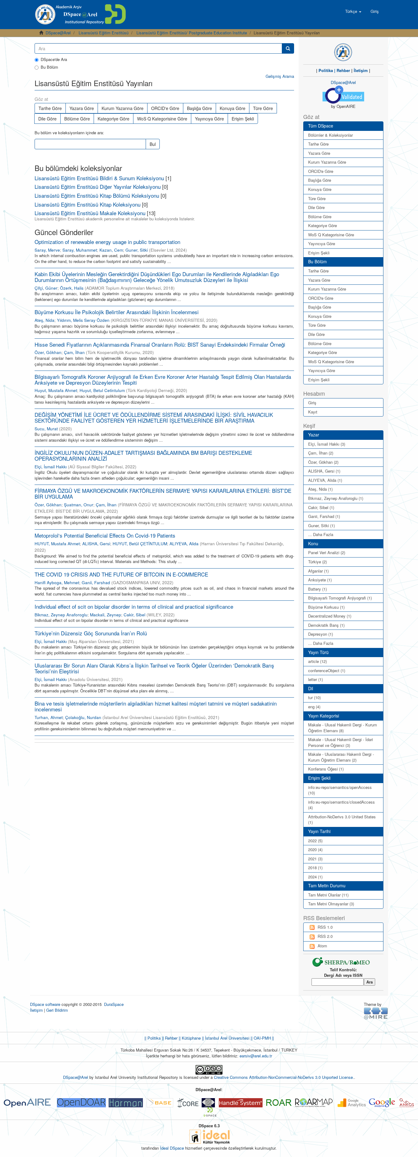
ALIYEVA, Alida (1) (325, 480)
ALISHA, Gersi (96, 543)
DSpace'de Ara (54, 59)
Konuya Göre (232, 108)
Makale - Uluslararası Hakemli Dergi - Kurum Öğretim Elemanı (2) (341, 757)
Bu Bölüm (49, 67)
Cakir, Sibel (134, 615)
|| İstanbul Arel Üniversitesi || (226, 1038)
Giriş (312, 402)
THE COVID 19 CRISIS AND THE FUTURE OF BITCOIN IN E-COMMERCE (121, 574)
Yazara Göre (81, 108)
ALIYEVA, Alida (184, 543)
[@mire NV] (376, 1013)
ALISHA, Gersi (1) (324, 471)
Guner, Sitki (136, 250)
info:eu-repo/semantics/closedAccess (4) (341, 805)
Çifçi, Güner (46, 288)
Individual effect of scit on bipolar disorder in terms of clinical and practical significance (134, 606)
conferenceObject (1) (326, 670)
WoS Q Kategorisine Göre (162, 119)
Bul (153, 144)
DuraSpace (114, 1004)
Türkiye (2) (317, 562)
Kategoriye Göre (113, 119)
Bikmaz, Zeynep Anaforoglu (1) (335, 498)
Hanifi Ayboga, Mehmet (57, 582)
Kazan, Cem (111, 250)
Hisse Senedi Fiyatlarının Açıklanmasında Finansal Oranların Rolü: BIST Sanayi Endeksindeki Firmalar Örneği (160, 344)
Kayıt (312, 412)
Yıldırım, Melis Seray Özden (83, 320)
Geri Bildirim (57, 1010)
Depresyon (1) (320, 634)
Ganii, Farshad (96, 582)
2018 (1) (315, 867)
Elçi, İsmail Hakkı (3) (326, 444)
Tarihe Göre (50, 108)
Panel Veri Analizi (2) (326, 552)
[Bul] (288, 48)
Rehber (343, 70)
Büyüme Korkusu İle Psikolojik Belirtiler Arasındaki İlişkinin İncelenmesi (117, 312)
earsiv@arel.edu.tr (256, 1056)
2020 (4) (315, 849)
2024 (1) (315, 877)
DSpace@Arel (58, 33)
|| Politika (152, 1038)
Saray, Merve (47, 250)
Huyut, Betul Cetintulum (102, 390)
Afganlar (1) (318, 571)
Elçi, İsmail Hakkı (51, 467)
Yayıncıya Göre (209, 119)
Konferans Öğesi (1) (326, 769)
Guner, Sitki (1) (321, 525)
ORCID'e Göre (165, 108)
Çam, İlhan (74, 352)
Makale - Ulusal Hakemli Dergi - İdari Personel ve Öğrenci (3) (340, 742)
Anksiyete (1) (320, 580)
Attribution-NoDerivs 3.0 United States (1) (342, 819)
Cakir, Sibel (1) (321, 507)
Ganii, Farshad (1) (324, 516)
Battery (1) (317, 589)
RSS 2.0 (325, 936)
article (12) (317, 661)
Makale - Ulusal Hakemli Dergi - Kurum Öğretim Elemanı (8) (342, 727)
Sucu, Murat (46, 429)
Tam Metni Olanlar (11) (328, 895)
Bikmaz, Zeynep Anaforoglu (61, 615)
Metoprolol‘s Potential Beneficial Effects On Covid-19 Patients (105, 535)
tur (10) (314, 697)
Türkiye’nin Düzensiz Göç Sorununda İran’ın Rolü (91, 633)
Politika (326, 70)
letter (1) (315, 679)
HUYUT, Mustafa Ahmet (57, 543)
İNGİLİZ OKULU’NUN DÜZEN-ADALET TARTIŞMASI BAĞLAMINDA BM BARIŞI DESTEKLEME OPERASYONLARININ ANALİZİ (143, 455)
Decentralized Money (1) (329, 616)
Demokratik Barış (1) (326, 625)
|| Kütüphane (189, 1038)
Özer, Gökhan (48, 352)
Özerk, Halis (72, 288)
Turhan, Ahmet (49, 717)
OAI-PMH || (263, 1038)
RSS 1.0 (325, 927)
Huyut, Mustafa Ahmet (56, 390)
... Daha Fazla (320, 534)
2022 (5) (315, 840)
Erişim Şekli (243, 119)
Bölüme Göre (77, 119)
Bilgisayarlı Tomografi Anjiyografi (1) (340, 598)
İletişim (361, 70)
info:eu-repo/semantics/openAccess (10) (340, 790)
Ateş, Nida (44, 320)
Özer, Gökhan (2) (323, 462)
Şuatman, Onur (78, 505)
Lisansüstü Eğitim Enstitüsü (104, 33)
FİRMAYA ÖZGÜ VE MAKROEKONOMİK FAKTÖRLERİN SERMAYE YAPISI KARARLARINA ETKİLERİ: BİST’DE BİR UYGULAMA (163, 493)
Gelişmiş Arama (280, 76)
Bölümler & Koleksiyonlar (330, 135)
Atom (322, 946)
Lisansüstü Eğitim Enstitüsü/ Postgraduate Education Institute (191, 33)
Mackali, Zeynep (105, 615)
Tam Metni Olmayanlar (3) (331, 904)
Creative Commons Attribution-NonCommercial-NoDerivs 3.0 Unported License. (284, 1077)
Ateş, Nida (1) (320, 489)
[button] (353, 11)
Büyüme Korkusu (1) (326, 607)
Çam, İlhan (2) (320, 453)
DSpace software (45, 1004)
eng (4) (314, 707)
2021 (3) (315, 859)
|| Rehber (169, 1038)
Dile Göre (47, 119)
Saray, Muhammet (79, 250)
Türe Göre (263, 108)
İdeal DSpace (172, 1148)
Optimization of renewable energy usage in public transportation (107, 241)
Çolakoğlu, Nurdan (83, 717)
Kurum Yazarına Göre (123, 108)
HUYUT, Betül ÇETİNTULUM (140, 543)
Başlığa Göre (199, 108)
